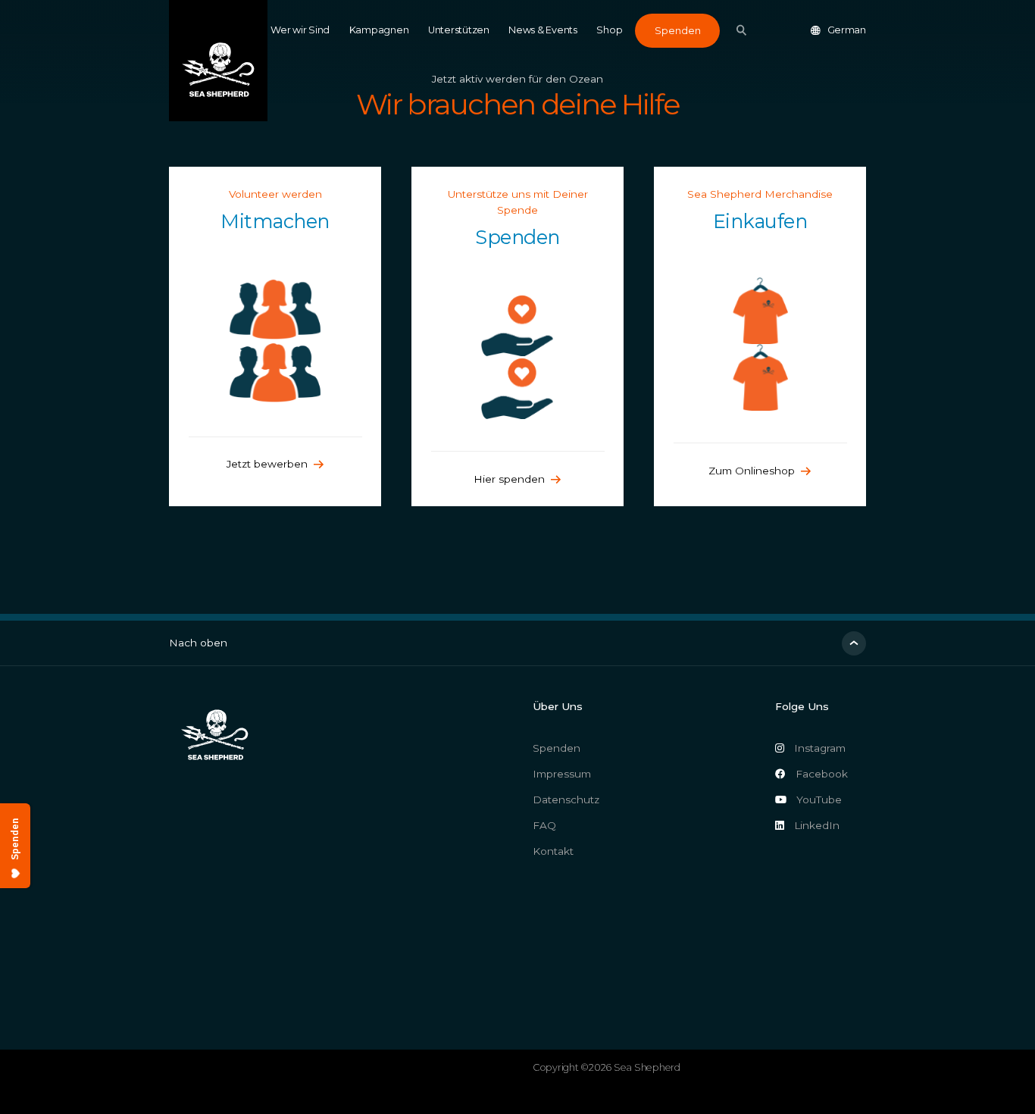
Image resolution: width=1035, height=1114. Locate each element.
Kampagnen (379, 30)
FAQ (544, 825)
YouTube (819, 799)
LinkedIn (817, 825)
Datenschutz (566, 799)
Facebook (822, 774)
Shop (609, 30)
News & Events (542, 30)
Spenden (678, 30)
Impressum (562, 774)
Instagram (820, 748)
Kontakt (553, 851)
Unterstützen (458, 30)
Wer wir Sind (300, 30)
